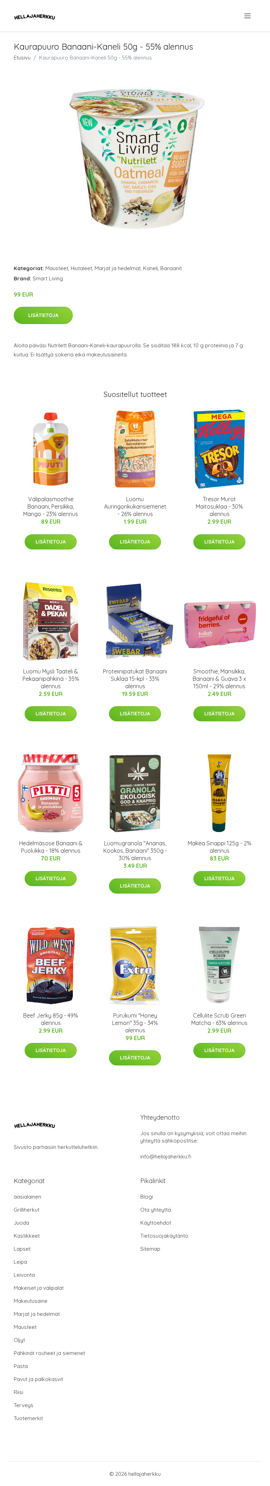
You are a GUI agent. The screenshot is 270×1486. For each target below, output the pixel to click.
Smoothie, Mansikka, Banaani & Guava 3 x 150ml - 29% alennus (219, 679)
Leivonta (24, 1275)
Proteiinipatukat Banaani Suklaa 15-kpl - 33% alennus (135, 679)
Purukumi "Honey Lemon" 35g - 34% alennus (135, 1023)
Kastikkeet (27, 1235)
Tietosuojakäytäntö (164, 1235)
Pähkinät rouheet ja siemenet (49, 1353)
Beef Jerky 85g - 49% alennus (50, 1019)
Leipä (20, 1261)
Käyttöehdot (155, 1222)
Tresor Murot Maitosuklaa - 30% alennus (219, 506)
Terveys (23, 1405)
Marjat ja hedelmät (118, 268)
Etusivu (22, 57)
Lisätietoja (43, 315)
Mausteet (56, 268)
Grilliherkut (26, 1209)
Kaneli (150, 268)
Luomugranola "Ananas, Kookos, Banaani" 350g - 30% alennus (135, 851)
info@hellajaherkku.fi (165, 1156)
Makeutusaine (30, 1301)
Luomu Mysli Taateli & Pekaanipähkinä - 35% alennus (50, 679)
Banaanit (171, 268)
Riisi (18, 1392)
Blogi (146, 1196)
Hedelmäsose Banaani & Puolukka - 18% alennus (51, 847)
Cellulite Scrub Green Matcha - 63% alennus (219, 1019)
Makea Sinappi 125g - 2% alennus (219, 847)
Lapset (22, 1248)
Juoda (21, 1222)
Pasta (21, 1366)
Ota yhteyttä (155, 1209)
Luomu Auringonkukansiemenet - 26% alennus (135, 506)
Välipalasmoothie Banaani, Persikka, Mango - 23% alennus (50, 506)
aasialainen (27, 1196)
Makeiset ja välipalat (39, 1288)
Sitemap (150, 1248)
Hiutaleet (81, 268)
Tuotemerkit (28, 1418)
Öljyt (19, 1340)
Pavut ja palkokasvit (38, 1379)
